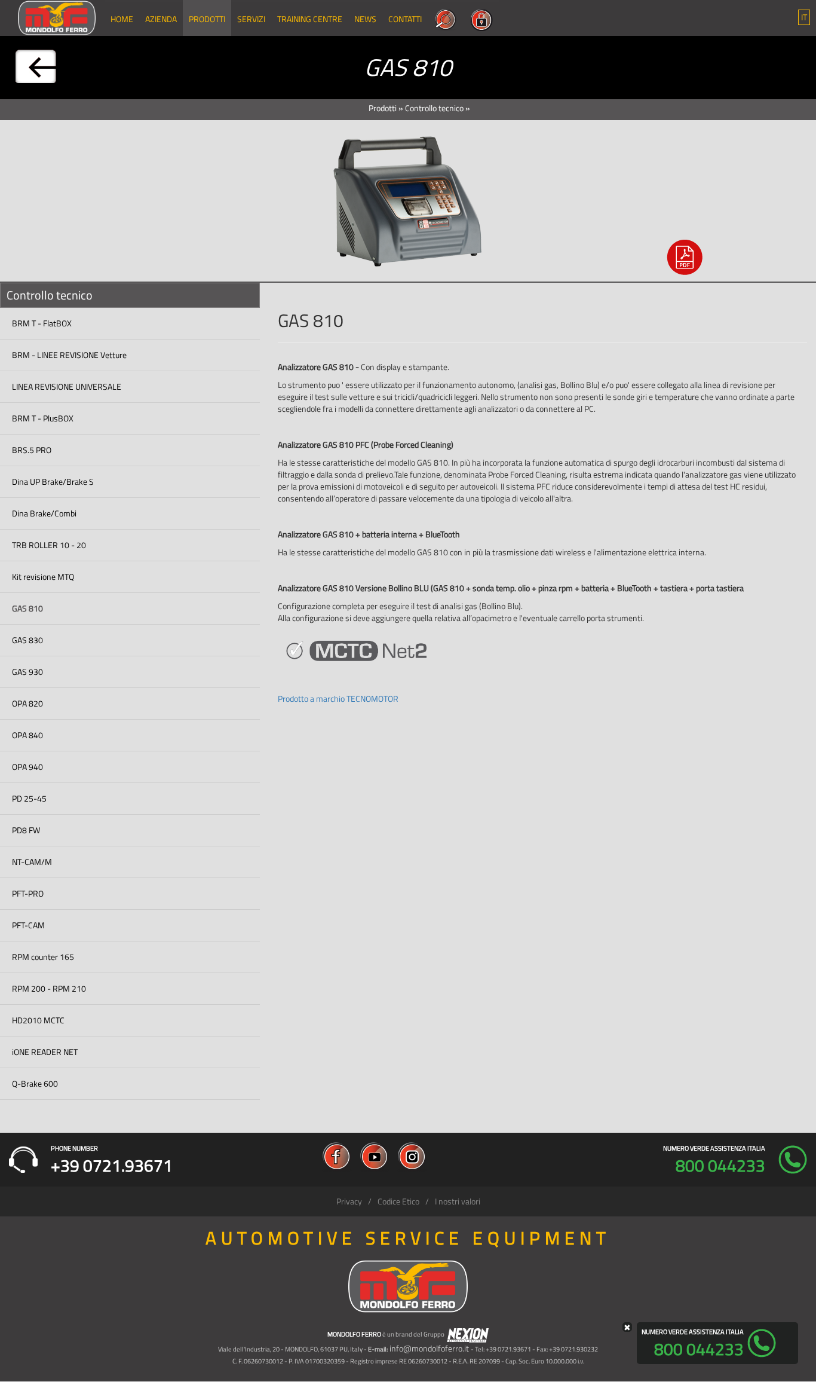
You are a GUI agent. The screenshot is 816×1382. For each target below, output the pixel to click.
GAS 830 (27, 640)
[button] (804, 17)
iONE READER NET (45, 1051)
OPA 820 (27, 703)
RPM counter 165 (43, 956)
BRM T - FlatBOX (42, 323)
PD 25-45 (29, 798)
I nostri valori (457, 1201)
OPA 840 (27, 735)
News (365, 19)
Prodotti (207, 19)
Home (122, 19)
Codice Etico (398, 1201)
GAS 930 (27, 671)
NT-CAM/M (32, 861)
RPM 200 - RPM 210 (49, 988)
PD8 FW (26, 830)
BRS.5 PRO (31, 450)
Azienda (161, 19)
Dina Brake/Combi (44, 513)
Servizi (251, 19)
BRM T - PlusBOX (42, 418)
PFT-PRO (28, 893)
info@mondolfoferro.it (429, 1348)
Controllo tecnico (434, 108)
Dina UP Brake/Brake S (53, 481)
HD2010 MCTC (38, 1020)
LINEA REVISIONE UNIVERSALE (66, 386)
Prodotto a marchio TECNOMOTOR (338, 698)
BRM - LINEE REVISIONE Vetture (69, 354)
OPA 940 (27, 766)
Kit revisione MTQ (43, 576)
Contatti (405, 19)
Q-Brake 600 (35, 1083)
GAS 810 (27, 608)
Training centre (309, 19)
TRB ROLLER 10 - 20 (49, 545)
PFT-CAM (28, 925)
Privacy (349, 1201)
